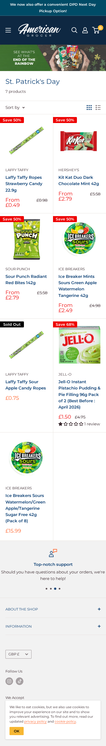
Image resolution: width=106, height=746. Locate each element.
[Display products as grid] (89, 107)
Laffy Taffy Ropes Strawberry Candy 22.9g (23, 184)
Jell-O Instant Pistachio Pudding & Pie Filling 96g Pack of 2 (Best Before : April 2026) (79, 394)
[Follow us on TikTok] (19, 681)
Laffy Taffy (16, 170)
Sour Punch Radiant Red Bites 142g (26, 279)
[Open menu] (8, 30)
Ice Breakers (71, 269)
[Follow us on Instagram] (9, 681)
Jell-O (64, 374)
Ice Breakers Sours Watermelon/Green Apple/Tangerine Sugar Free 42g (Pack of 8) (25, 508)
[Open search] (74, 30)
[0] (96, 30)
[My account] (85, 30)
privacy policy (35, 721)
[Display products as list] (98, 107)
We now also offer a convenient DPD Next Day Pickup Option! (53, 7)
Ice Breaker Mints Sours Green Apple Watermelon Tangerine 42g (77, 286)
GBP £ (13, 654)
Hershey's (68, 170)
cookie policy (65, 721)
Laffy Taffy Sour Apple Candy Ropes (25, 385)
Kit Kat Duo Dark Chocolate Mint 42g (78, 180)
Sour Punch (17, 269)
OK (16, 731)
